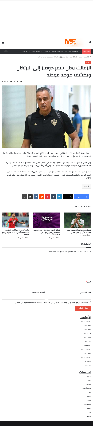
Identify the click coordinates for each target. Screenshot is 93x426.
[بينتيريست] (47, 196)
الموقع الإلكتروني (38, 292)
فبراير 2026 (87, 337)
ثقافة (89, 396)
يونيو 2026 (87, 329)
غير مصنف (87, 404)
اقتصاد (88, 384)
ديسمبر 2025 (86, 345)
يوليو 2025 (87, 353)
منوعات (88, 416)
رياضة (80, 56)
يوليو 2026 (87, 325)
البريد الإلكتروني (85, 292)
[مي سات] (74, 42)
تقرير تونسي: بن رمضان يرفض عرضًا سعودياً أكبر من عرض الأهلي (79, 231)
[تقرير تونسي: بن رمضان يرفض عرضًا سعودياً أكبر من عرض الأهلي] (77, 220)
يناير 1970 (88, 365)
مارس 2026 (87, 333)
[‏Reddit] (41, 196)
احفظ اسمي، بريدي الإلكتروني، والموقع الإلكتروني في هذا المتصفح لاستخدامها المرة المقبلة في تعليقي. (52, 302)
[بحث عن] (90, 43)
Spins (89, 380)
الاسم (88, 281)
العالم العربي (86, 388)
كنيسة (89, 408)
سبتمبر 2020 (87, 361)
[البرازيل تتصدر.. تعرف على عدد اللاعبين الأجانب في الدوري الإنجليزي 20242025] (46, 220)
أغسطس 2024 (86, 357)
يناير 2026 (88, 341)
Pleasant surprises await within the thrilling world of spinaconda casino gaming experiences (50, 51)
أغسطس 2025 (86, 349)
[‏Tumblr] (53, 196)
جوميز (86, 186)
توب (90, 392)
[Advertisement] (46, 18)
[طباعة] (24, 196)
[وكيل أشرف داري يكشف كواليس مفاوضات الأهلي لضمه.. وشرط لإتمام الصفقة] (15, 220)
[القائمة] (3, 43)
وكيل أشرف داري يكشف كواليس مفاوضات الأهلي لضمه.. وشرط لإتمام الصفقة (15, 232)
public (89, 376)
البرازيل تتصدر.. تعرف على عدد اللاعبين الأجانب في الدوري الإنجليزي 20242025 (47, 232)
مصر (89, 412)
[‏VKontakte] (36, 196)
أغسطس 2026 (86, 321)
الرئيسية (86, 56)
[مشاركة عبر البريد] (30, 196)
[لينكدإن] (59, 196)
